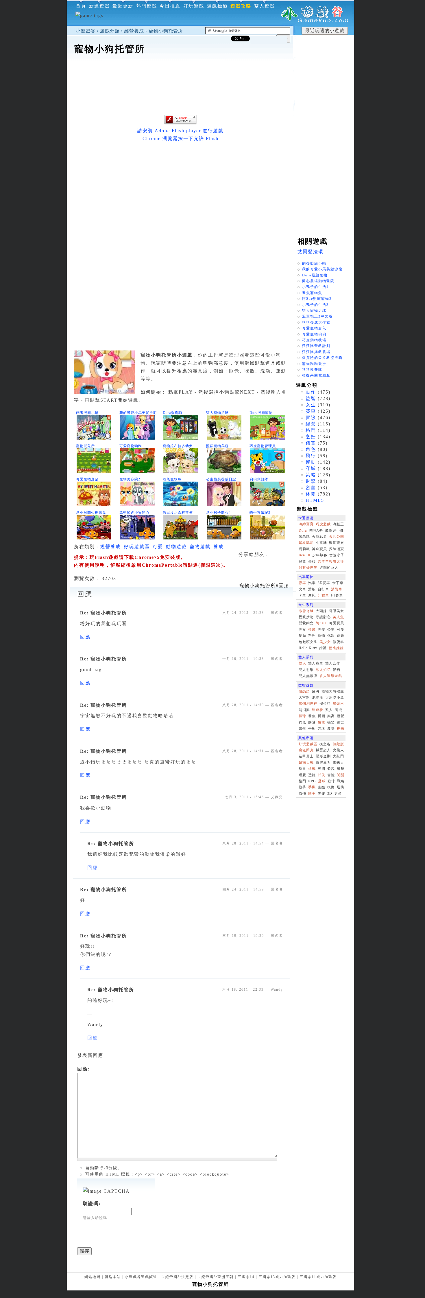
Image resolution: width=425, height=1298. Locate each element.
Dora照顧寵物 (261, 413)
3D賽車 (324, 583)
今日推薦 (170, 5)
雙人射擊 (306, 670)
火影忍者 (319, 537)
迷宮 (340, 722)
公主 (331, 629)
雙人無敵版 (308, 676)
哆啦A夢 (316, 530)
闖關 (340, 775)
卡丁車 (337, 583)
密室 (311, 487)
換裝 (312, 629)
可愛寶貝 (336, 623)
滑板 (312, 589)
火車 (302, 589)
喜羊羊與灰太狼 (331, 561)
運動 (311, 462)
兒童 (302, 561)
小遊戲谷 (85, 30)
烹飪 (311, 436)
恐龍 (312, 775)
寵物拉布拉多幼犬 (178, 446)
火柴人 (338, 750)
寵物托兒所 (85, 446)
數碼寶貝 (336, 543)
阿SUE (321, 623)
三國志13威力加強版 (276, 1277)
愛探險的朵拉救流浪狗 (322, 358)
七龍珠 (321, 543)
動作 (311, 392)
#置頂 (264, 585)
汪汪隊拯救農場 (316, 352)
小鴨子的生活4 (315, 287)
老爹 (321, 794)
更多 (338, 794)
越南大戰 (306, 763)
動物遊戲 (176, 546)
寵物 (321, 636)
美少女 (325, 642)
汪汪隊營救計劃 (316, 346)
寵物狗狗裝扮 (314, 364)
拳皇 (302, 769)
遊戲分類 (110, 30)
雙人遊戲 (264, 5)
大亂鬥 (338, 756)
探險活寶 (336, 549)
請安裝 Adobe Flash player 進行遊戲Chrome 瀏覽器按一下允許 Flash (180, 134)
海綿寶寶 (306, 524)
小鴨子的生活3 (315, 305)
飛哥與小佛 (334, 530)
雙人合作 (332, 663)
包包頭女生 (308, 642)
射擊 (311, 481)
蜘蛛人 (338, 763)
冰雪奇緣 (306, 611)
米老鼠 (304, 537)
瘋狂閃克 (306, 750)
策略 (311, 474)
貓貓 (336, 670)
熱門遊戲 (146, 5)
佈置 (311, 442)
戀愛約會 (306, 623)
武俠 (321, 775)
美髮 (321, 629)
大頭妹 (321, 611)
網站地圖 (92, 1277)
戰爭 (302, 787)
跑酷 (321, 787)
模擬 (331, 787)
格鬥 (311, 430)
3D (329, 794)
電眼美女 (336, 611)
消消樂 (304, 710)
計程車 (323, 595)
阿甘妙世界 (308, 568)
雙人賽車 (315, 663)
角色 (311, 449)
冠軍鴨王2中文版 (317, 316)
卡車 (302, 595)
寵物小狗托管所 (166, 30)
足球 (322, 781)
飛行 (311, 455)
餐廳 (302, 636)
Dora (303, 530)
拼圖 (321, 716)
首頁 (81, 5)
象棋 (321, 722)
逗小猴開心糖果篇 (91, 513)
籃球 (331, 781)
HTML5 (315, 500)
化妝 (331, 636)
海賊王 (338, 524)
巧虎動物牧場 (314, 340)
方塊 (321, 728)
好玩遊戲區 (137, 546)
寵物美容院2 (129, 479)
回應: (83, 1068)
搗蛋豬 (325, 704)
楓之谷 (325, 744)
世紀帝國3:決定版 (177, 1277)
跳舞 (340, 636)
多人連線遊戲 (330, 676)
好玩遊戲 (193, 5)
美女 (302, 629)
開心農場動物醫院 (318, 281)
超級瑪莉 (306, 543)
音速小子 (336, 555)
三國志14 (246, 1277)
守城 (311, 468)
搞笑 (331, 722)
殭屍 (302, 775)
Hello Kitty (308, 648)
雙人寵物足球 (217, 413)
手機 (312, 787)
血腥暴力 (323, 763)
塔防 (340, 787)
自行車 (323, 589)
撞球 (302, 716)
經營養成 (134, 30)
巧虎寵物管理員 (263, 446)
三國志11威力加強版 (318, 1277)
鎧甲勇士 (306, 756)
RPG (312, 781)
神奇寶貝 (319, 549)
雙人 (302, 663)
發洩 (331, 769)
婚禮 (323, 648)
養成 (218, 546)
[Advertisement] (180, 73)
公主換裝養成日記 (221, 479)
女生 (311, 404)
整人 (329, 710)
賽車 (311, 411)
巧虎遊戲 (323, 524)
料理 (312, 636)
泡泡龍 (317, 697)
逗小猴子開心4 (218, 513)
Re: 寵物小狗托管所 (103, 612)
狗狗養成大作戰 (316, 322)
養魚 (312, 716)
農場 (331, 728)
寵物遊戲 (200, 546)
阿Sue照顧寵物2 (317, 299)
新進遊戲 (99, 5)
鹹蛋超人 (323, 750)
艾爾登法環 (311, 251)
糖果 (340, 728)
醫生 (302, 728)
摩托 (312, 595)
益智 (311, 398)
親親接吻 (306, 617)
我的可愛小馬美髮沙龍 (138, 413)
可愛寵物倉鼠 (87, 479)
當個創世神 (308, 704)
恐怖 (302, 794)
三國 (321, 769)
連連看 (317, 710)
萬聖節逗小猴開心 (134, 513)
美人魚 (338, 617)
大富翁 (304, 697)
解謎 (312, 722)
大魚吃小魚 (334, 697)
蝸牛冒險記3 (260, 513)
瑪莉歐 (304, 549)
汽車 (312, 583)
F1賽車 (337, 595)
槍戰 (312, 769)
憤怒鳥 (304, 691)
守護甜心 (323, 617)
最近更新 (122, 5)
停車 (302, 583)
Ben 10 (304, 555)
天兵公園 (336, 537)
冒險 (311, 417)
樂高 (331, 716)
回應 (85, 636)
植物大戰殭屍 (332, 691)
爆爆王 (338, 704)
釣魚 (302, 722)
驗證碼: (92, 1203)
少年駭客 (319, 555)
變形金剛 (323, 756)
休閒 (311, 493)
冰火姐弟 (323, 670)
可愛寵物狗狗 (130, 446)
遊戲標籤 (217, 5)
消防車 (336, 589)
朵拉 (312, 561)
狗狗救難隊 (259, 479)
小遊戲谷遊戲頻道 (141, 1277)
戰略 (341, 781)
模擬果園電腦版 (316, 375)
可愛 (158, 546)
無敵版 (338, 744)
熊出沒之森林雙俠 (178, 513)
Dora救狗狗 (172, 413)
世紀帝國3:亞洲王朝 (215, 1277)
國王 (312, 794)
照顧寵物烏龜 (217, 446)
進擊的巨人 (328, 568)
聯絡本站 (113, 1277)
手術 (312, 728)
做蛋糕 (338, 642)
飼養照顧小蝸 (87, 413)
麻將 (315, 691)
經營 (311, 423)
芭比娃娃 (336, 648)
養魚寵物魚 (172, 479)
